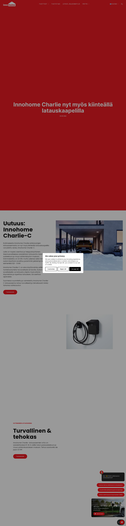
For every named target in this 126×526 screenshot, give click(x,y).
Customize (51, 269)
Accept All (75, 269)
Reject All (63, 269)
